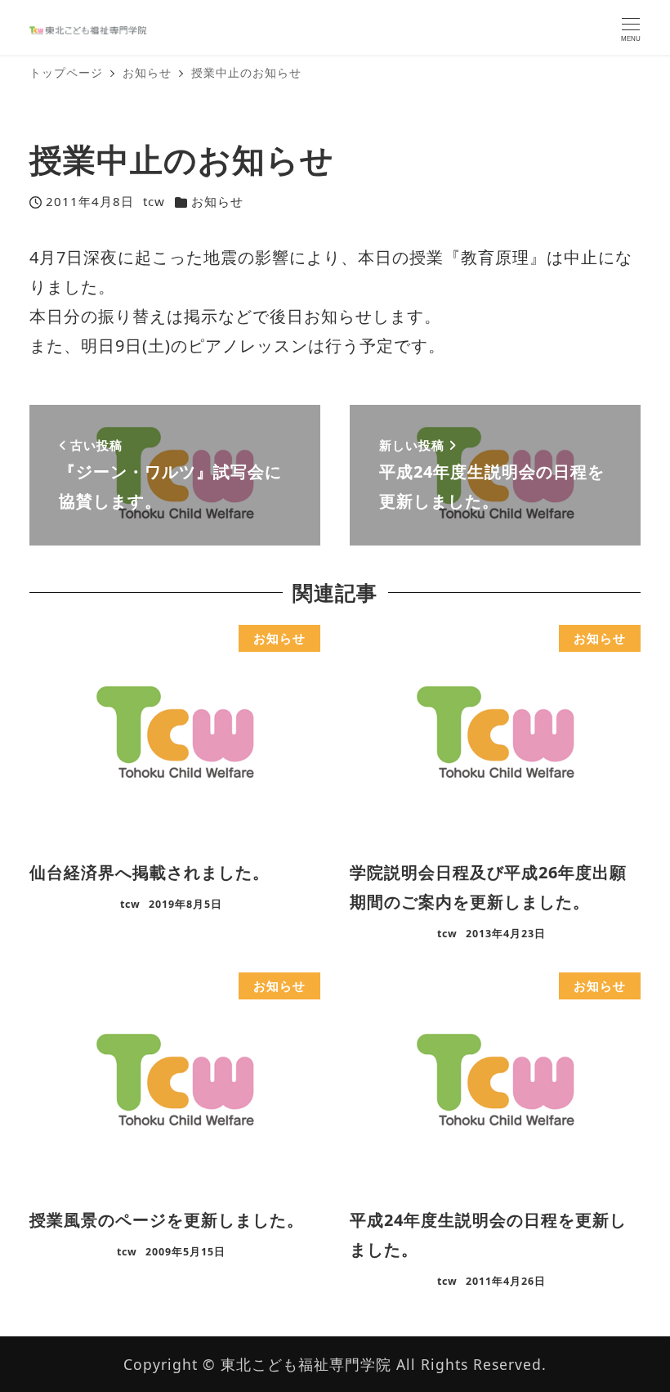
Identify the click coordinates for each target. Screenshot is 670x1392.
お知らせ (217, 201)
